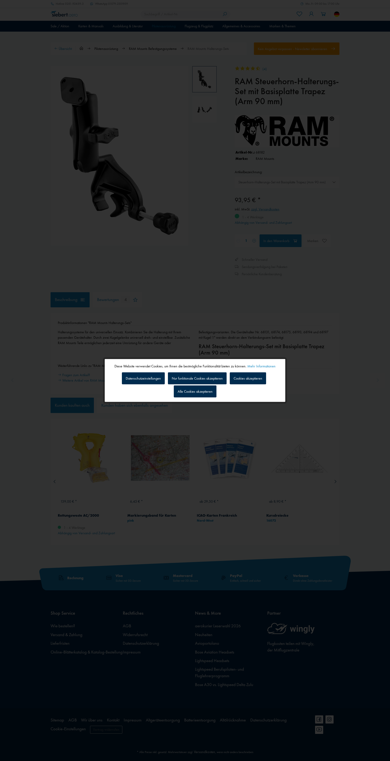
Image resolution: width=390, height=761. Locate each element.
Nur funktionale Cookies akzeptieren (197, 378)
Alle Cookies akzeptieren (195, 391)
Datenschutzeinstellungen (143, 378)
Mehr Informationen (261, 366)
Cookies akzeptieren (248, 378)
